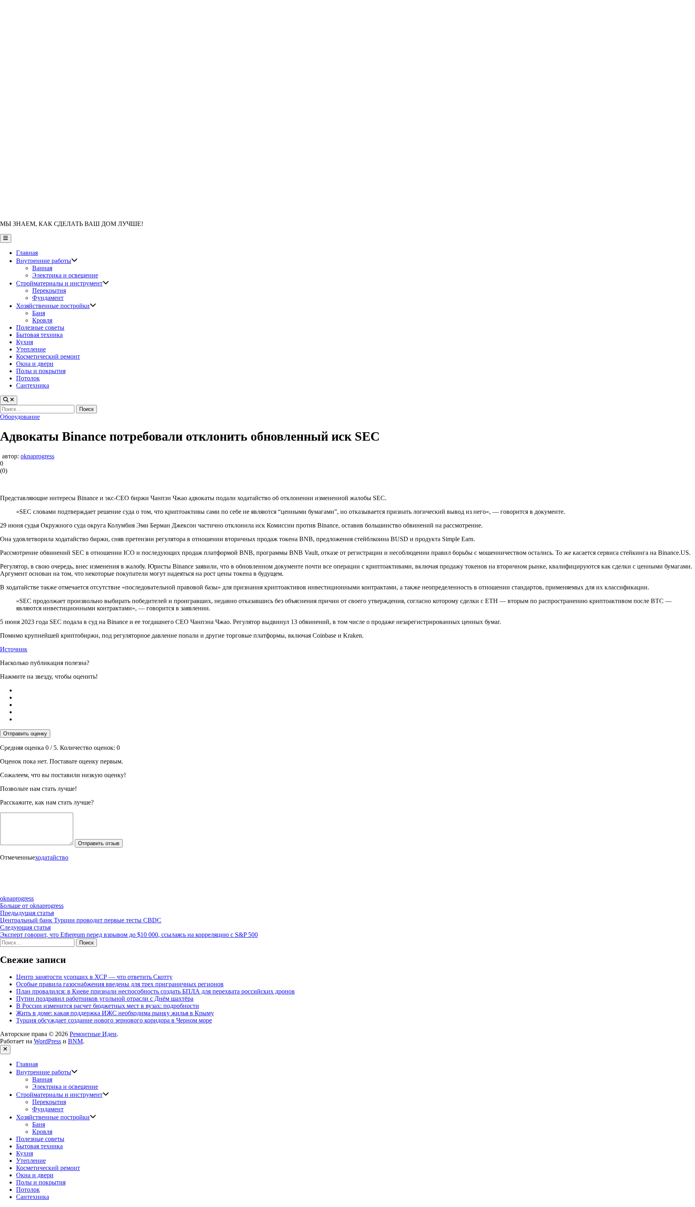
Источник (13, 649)
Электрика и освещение (65, 275)
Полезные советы (40, 327)
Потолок (28, 378)
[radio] (355, 690)
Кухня (24, 342)
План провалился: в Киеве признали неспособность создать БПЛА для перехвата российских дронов (155, 991)
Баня (38, 313)
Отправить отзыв (98, 843)
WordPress (47, 1041)
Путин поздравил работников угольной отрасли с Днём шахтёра (104, 998)
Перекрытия (49, 290)
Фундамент (48, 297)
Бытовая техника (39, 334)
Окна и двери (34, 363)
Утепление (31, 349)
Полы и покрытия (41, 370)
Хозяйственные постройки (56, 305)
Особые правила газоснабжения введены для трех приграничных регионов (120, 984)
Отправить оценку (25, 734)
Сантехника (32, 385)
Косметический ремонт (48, 356)
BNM (75, 1041)
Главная (27, 252)
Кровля (42, 320)
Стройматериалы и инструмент (62, 283)
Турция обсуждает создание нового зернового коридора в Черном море (114, 1020)
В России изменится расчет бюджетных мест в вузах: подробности (107, 1005)
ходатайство (51, 857)
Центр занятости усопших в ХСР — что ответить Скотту (94, 976)
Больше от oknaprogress (32, 905)
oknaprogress (37, 456)
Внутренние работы (47, 260)
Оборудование (20, 416)
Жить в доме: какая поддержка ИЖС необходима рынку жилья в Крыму (115, 1013)
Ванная (42, 268)
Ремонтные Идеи (93, 1033)
